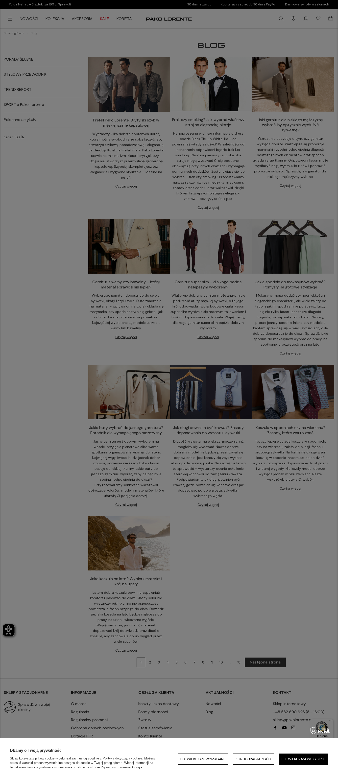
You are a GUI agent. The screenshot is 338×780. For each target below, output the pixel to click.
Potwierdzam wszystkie (303, 759)
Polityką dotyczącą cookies (122, 758)
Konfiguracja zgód (253, 759)
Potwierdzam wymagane (202, 759)
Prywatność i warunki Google (121, 767)
